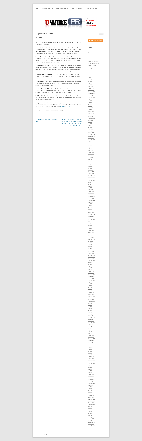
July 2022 (90, 163)
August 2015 (90, 303)
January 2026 (91, 90)
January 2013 (91, 358)
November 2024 (91, 115)
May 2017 (90, 266)
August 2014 (90, 324)
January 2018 (91, 253)
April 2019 (90, 226)
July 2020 (90, 203)
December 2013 (91, 338)
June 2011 (90, 388)
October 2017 (91, 258)
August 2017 (90, 262)
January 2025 (91, 111)
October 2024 (91, 116)
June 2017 (90, 264)
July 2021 (90, 184)
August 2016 (90, 282)
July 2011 (90, 386)
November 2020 (91, 196)
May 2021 (90, 186)
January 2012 (91, 376)
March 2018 (90, 250)
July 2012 (90, 365)
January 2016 (91, 294)
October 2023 (91, 138)
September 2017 (91, 260)
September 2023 (91, 139)
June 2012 (90, 367)
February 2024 (91, 131)
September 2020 (91, 200)
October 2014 (91, 321)
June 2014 (90, 328)
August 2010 (90, 406)
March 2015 (90, 312)
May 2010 (90, 411)
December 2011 (91, 378)
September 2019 (91, 219)
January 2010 (91, 418)
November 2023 (91, 136)
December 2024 (91, 113)
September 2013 (91, 344)
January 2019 (91, 232)
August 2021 (90, 182)
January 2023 (91, 154)
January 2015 (91, 315)
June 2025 (90, 102)
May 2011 (90, 390)
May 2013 (90, 351)
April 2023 (90, 148)
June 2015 (90, 306)
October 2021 (91, 179)
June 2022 (90, 164)
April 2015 (90, 310)
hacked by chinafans (92, 68)
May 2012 (90, 369)
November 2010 (91, 401)
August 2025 (90, 99)
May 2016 (90, 287)
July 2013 (90, 347)
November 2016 (91, 276)
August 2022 (90, 161)
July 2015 (90, 305)
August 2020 (90, 202)
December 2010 (91, 399)
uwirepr (61, 110)
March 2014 (90, 333)
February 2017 (91, 271)
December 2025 (91, 91)
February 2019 (91, 230)
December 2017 (91, 255)
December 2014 (91, 317)
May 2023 (90, 147)
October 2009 (91, 424)
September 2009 (91, 425)
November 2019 (91, 216)
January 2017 (91, 273)
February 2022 (91, 171)
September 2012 (91, 363)
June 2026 (90, 81)
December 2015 (91, 296)
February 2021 (91, 191)
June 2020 (90, 205)
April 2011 (90, 392)
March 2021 (90, 189)
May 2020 (90, 207)
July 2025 (90, 100)
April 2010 (90, 413)
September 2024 (91, 118)
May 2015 (90, 308)
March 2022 (90, 170)
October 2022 (91, 157)
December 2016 (91, 274)
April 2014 (90, 331)
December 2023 (91, 134)
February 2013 (91, 356)
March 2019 (90, 228)
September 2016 (91, 280)
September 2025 (91, 97)
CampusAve (90, 52)
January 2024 (91, 132)
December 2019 (91, 214)
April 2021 (90, 187)
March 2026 (90, 86)
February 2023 (91, 152)
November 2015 (91, 298)
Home (37, 8)
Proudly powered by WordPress (42, 434)
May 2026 (90, 83)
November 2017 (91, 257)
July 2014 (90, 326)
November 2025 (91, 93)
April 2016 (90, 289)
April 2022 (90, 168)
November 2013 (91, 340)
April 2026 (90, 84)
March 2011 (90, 394)
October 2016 (91, 278)
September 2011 (91, 383)
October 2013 (91, 342)
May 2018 (90, 246)
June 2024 (90, 123)
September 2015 (91, 301)
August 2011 (90, 385)
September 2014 (91, 322)
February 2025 (91, 109)
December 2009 (91, 420)
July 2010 (90, 408)
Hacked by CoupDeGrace (47, 8)
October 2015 (91, 299)
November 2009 (91, 422)
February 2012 (91, 374)
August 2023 (90, 141)
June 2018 (90, 244)
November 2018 (91, 235)
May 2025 (90, 104)
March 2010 (90, 415)
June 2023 (90, 145)
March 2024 (90, 129)
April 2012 (90, 370)
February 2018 (91, 251)
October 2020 (91, 198)
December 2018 (91, 234)
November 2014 (91, 319)
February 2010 (91, 417)
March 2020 (90, 211)
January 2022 (91, 173)
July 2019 (90, 223)
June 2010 (90, 409)
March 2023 (90, 150)
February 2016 (91, 292)
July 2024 (90, 122)
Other (47, 110)
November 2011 (91, 379)
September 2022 (91, 159)
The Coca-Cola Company (65, 106)
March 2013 (90, 354)
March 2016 (90, 290)
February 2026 (91, 88)
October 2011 (91, 381)
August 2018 (90, 241)
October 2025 (91, 95)
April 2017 (90, 267)
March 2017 (90, 269)
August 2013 (90, 346)
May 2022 (90, 166)
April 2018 (90, 248)
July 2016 (90, 283)
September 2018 (91, 239)
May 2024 (90, 125)
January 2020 (91, 212)
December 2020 (91, 195)
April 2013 (90, 353)
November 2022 (91, 155)
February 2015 (91, 314)
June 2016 (90, 285)
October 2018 (91, 237)
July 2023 (90, 143)
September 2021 (91, 180)
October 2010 (91, 402)
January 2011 (91, 397)
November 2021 (91, 177)
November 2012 (91, 360)
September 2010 (91, 404)
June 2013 (90, 349)
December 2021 (91, 175)
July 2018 (90, 242)
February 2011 (91, 395)
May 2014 (90, 330)
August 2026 (90, 77)
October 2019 (91, 218)
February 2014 (91, 335)
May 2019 (90, 225)
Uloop (89, 51)
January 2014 (91, 337)
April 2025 (90, 106)
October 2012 (91, 362)
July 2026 (90, 79)
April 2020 (90, 209)
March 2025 (90, 107)
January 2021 (91, 193)
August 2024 (90, 120)
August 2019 (90, 221)
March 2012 (90, 372)
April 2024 (90, 127)
